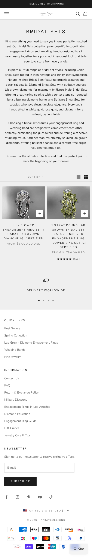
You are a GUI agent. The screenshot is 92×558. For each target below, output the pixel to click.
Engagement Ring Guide (20, 421)
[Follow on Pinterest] (29, 497)
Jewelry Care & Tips (17, 435)
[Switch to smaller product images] (86, 176)
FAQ (7, 385)
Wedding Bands (14, 350)
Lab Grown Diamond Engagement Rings (31, 343)
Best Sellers (12, 328)
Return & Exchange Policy (21, 393)
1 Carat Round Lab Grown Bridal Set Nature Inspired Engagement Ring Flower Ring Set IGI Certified (68, 236)
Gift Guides (11, 428)
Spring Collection (15, 335)
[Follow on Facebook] (6, 497)
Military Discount (15, 400)
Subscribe (20, 481)
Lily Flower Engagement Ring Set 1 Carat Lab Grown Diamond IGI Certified (24, 231)
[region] (46, 285)
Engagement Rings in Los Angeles (27, 407)
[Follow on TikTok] (51, 497)
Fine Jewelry (12, 357)
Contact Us (11, 378)
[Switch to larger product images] (78, 176)
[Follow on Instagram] (17, 497)
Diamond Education (17, 414)
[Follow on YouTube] (40, 497)
